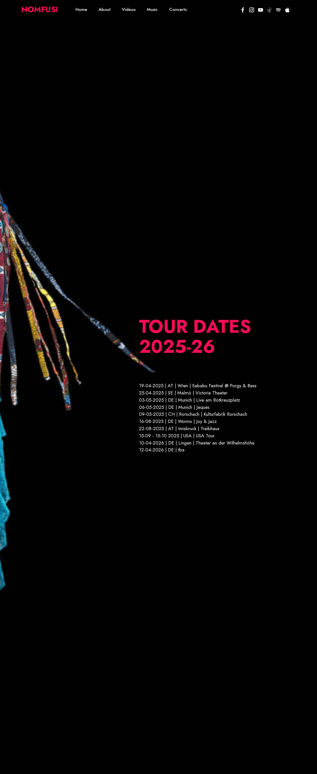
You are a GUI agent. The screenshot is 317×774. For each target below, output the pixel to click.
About (105, 9)
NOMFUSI (39, 9)
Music (152, 9)
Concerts (178, 9)
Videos (128, 9)
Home (81, 9)
